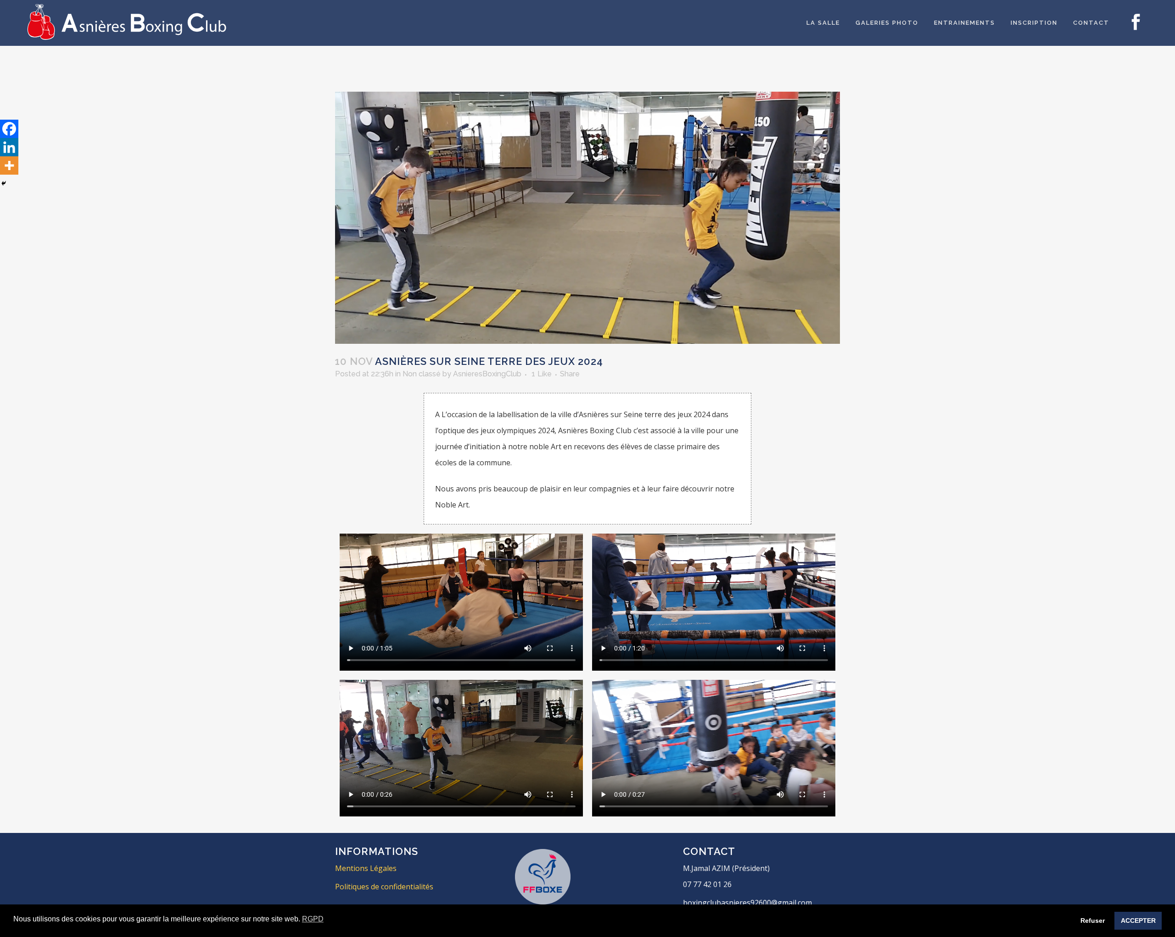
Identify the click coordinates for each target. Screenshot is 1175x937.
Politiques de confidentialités (384, 887)
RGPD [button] (313, 919)
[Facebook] (9, 129)
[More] (9, 165)
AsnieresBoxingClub (487, 373)
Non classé (422, 373)
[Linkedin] (9, 147)
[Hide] (3, 183)
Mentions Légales (366, 868)
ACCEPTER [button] (1138, 920)
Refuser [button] (1092, 920)
